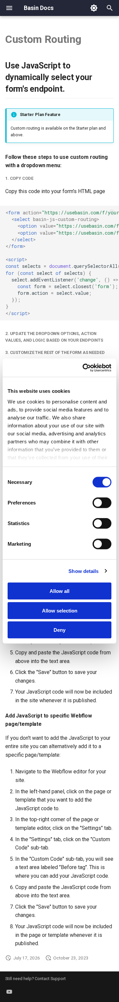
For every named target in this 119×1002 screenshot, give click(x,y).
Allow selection (59, 610)
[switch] (102, 503)
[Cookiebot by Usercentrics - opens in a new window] (84, 367)
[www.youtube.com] (9, 991)
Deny (59, 630)
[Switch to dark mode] (93, 8)
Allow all (59, 591)
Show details (83, 571)
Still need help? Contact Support (35, 978)
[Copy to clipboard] (112, 212)
